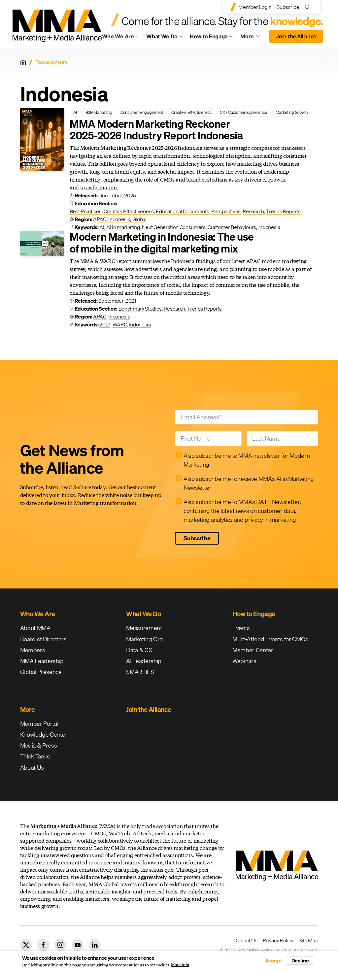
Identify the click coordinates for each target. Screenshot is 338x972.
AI (75, 112)
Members (32, 650)
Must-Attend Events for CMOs (270, 639)
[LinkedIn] (95, 945)
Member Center (252, 650)
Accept (273, 960)
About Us (32, 767)
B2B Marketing (98, 112)
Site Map (308, 940)
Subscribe (288, 7)
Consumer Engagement (141, 112)
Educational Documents (182, 211)
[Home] (23, 62)
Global (139, 219)
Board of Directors (43, 639)
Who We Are (118, 36)
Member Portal (39, 723)
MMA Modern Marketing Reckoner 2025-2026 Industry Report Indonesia (156, 130)
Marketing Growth (292, 112)
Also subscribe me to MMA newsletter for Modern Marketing (247, 460)
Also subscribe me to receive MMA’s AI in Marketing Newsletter (249, 483)
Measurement (144, 628)
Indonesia (119, 219)
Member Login (254, 7)
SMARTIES (140, 672)
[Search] (309, 7)
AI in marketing (123, 227)
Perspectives (226, 211)
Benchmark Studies (140, 308)
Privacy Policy (278, 940)
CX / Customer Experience (243, 112)
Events (241, 628)
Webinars (244, 661)
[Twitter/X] (26, 945)
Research (253, 211)
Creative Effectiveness (191, 112)
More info (180, 964)
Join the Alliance (296, 36)
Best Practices (86, 211)
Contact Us (245, 940)
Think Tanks (35, 756)
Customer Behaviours (232, 227)
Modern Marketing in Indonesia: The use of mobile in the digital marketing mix (162, 242)
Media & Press (38, 745)
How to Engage (209, 36)
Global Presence (41, 672)
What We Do (162, 36)
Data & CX (139, 650)
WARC (120, 324)
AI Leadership (143, 661)
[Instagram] (60, 945)
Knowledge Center (44, 734)
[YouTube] (78, 945)
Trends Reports (283, 211)
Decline (300, 960)
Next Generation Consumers (174, 227)
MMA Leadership (42, 661)
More (252, 38)
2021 (104, 324)
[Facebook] (43, 945)
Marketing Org (144, 639)
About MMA (35, 628)
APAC (99, 219)
